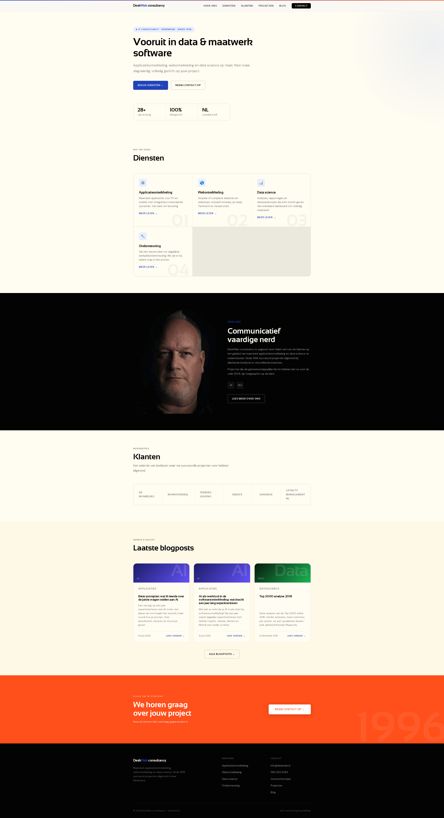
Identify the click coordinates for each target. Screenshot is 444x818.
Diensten (229, 6)
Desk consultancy (149, 5)
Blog (282, 6)
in (231, 385)
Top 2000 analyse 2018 (275, 596)
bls (240, 385)
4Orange (266, 494)
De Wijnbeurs (146, 494)
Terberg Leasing (206, 494)
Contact (301, 6)
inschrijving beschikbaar (298, 810)
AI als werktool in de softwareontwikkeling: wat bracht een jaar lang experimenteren (221, 600)
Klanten (247, 6)
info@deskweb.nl (280, 765)
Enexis (237, 494)
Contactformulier (281, 779)
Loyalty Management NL (295, 494)
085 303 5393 (279, 772)
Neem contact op (188, 85)
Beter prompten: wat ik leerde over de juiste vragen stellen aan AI (161, 598)
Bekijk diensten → (151, 85)
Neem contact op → (290, 709)
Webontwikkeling (232, 772)
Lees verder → (175, 636)
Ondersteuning (231, 785)
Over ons (210, 6)
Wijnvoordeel (178, 494)
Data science (229, 779)
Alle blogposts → (222, 654)
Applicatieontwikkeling (235, 765)
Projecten (266, 6)
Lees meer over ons (246, 398)
